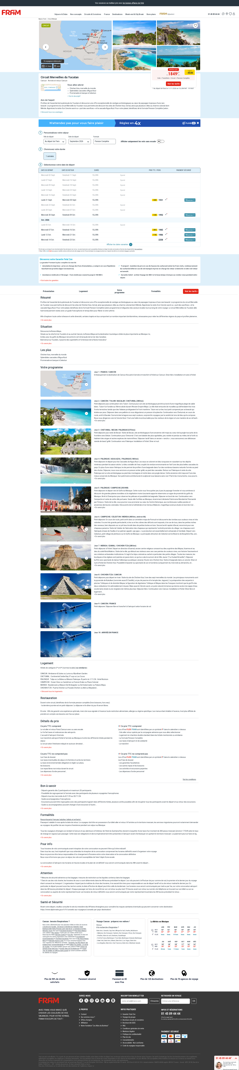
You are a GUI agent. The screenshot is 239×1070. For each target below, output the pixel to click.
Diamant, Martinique (135, 938)
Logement (83, 291)
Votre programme (119, 291)
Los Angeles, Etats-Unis (105, 943)
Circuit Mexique (52, 19)
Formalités (156, 291)
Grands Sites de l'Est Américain (69, 948)
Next (105, 47)
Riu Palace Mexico (80, 931)
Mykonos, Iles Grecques (105, 933)
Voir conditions (138, 249)
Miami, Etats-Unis (116, 940)
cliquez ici (90, 1066)
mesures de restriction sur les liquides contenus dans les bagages (104, 878)
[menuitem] (61, 14)
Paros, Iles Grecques (135, 933)
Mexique (99, 925)
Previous (45, 47)
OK (194, 1001)
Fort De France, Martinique (106, 938)
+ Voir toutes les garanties (49, 280)
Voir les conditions (189, 779)
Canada (106, 930)
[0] (230, 14)
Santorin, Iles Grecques (120, 933)
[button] (65, 384)
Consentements (128, 1040)
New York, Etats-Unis (104, 940)
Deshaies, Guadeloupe (119, 935)
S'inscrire (154, 1001)
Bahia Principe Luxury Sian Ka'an (62, 929)
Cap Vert (112, 930)
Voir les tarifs (173, 84)
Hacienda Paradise (66, 931)
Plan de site (127, 1037)
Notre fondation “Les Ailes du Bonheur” (95, 1026)
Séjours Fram (42, 19)
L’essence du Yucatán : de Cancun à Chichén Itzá (58, 927)
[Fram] (11, 12)
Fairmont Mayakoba (57, 945)
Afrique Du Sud (120, 930)
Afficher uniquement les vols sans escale (138, 142)
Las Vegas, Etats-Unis (129, 940)
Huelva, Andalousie (132, 930)
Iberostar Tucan (47, 931)
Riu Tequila (55, 933)
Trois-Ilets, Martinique (121, 938)
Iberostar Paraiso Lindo (56, 941)
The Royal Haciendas (62, 939)
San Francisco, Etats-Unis (120, 943)
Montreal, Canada (135, 943)
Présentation (48, 291)
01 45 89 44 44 (213, 14)
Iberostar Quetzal (60, 935)
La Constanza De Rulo (79, 929)
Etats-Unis (99, 930)
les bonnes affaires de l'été (133, 3)
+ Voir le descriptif (74, 96)
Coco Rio (70, 935)
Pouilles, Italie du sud (104, 935)
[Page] (81, 1001)
